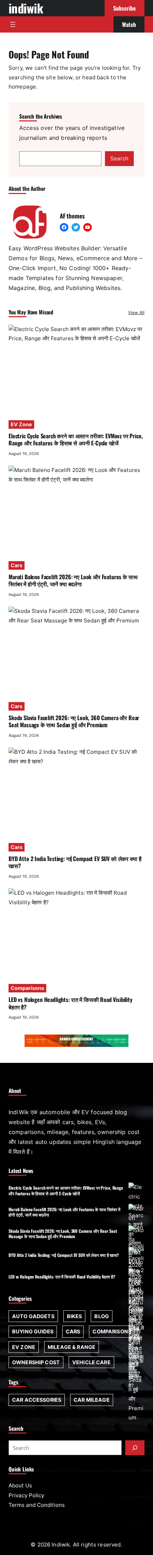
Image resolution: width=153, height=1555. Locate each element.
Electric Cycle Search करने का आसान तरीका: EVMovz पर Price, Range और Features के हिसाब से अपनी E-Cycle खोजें (76, 439)
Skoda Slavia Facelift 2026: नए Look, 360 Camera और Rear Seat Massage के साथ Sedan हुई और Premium (74, 721)
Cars (16, 565)
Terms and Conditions (37, 1505)
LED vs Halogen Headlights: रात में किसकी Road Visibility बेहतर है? (70, 1003)
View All (136, 312)
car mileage (92, 1400)
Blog (101, 1316)
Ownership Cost (36, 1362)
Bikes (74, 1316)
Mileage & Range (71, 1347)
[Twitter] (76, 227)
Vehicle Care (91, 1362)
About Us (20, 1485)
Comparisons (27, 988)
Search (119, 158)
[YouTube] (87, 227)
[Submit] (134, 1447)
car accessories (36, 1400)
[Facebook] (64, 227)
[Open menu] (13, 24)
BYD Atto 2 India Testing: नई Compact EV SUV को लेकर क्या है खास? (75, 862)
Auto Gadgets (33, 1316)
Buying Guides (32, 1331)
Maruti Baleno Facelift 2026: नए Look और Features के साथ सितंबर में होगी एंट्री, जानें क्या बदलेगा (73, 580)
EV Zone (21, 424)
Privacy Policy (26, 1495)
